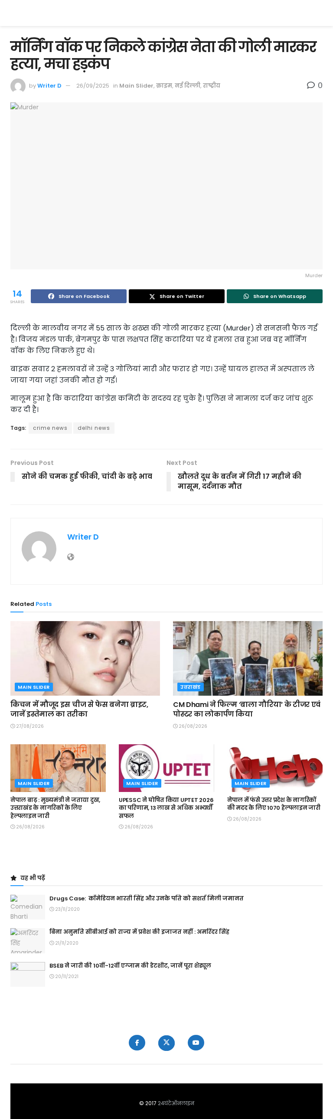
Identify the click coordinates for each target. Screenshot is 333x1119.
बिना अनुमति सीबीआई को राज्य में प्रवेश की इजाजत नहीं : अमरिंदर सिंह (139, 932)
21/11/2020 (66, 943)
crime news (50, 428)
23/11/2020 (67, 909)
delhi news (94, 428)
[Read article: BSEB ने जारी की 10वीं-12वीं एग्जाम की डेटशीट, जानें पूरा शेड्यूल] (27, 974)
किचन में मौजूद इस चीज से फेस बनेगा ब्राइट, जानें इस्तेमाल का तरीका (79, 709)
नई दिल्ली (187, 86)
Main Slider (136, 86)
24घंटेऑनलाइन (176, 1103)
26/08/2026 (192, 726)
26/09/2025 (92, 86)
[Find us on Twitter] (166, 1043)
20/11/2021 (66, 976)
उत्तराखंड (190, 687)
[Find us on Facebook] (137, 1042)
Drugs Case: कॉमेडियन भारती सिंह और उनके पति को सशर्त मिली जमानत (146, 898)
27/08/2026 (29, 726)
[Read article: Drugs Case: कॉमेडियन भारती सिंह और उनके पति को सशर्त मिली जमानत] (27, 907)
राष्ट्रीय (211, 86)
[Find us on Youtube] (196, 1042)
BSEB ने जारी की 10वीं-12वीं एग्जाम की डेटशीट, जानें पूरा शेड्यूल (130, 966)
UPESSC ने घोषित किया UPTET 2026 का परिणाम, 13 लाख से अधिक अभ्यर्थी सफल (166, 808)
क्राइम (164, 86)
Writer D (49, 86)
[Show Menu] (318, 13)
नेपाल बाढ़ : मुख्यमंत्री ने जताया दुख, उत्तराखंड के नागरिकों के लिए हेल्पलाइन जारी (55, 808)
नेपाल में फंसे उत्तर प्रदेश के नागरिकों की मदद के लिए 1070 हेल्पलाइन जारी (273, 804)
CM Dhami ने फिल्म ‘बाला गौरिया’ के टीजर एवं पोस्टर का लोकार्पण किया (246, 709)
